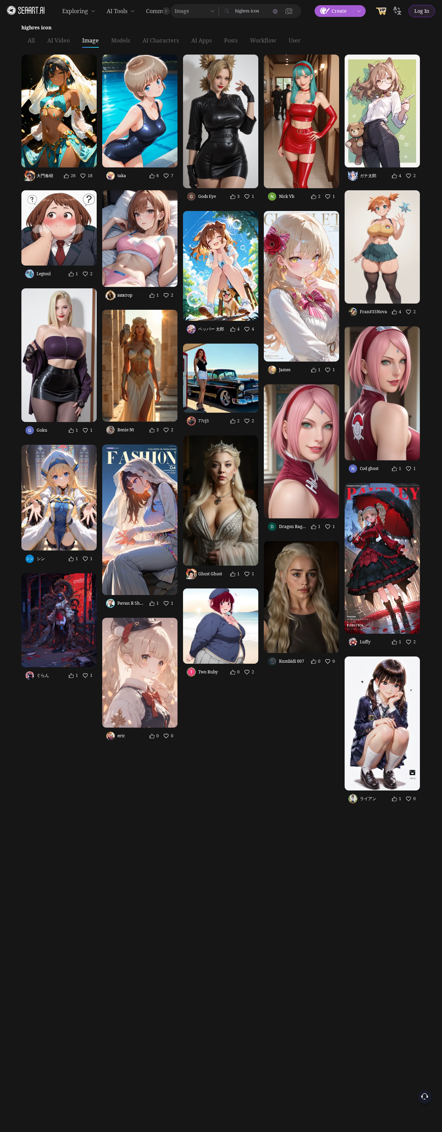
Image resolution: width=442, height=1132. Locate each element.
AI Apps (201, 40)
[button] (289, 11)
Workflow (263, 40)
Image (90, 40)
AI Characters (161, 40)
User (295, 40)
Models (120, 40)
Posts (231, 40)
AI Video (58, 40)
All (31, 40)
